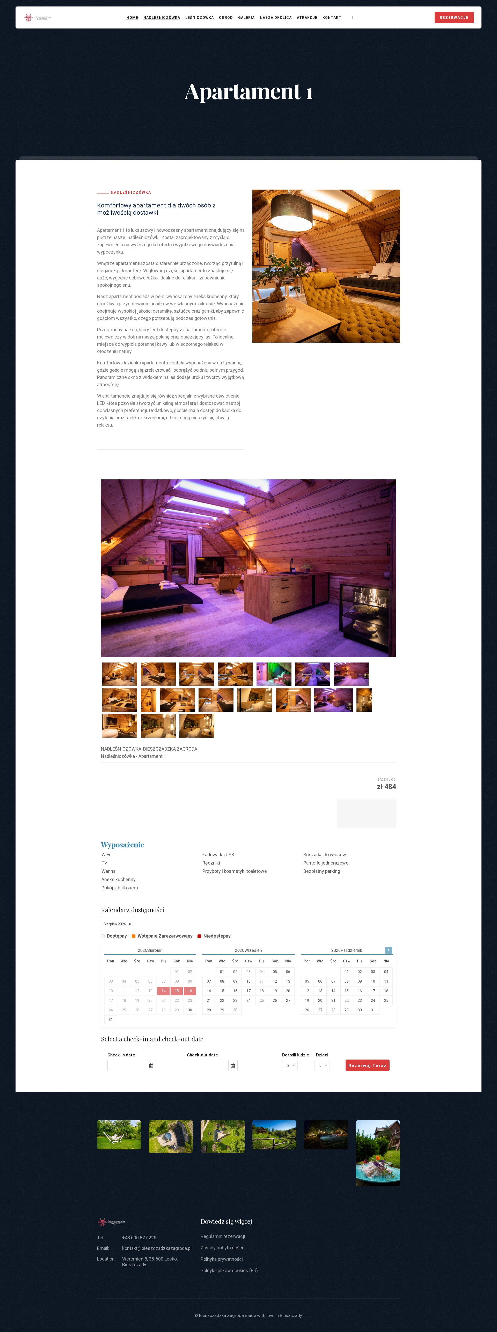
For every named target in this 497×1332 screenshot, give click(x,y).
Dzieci (322, 1055)
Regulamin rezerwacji (223, 1236)
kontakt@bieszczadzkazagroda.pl (157, 1248)
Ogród (226, 18)
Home (132, 18)
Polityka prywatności (222, 1259)
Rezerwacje (454, 18)
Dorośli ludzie (295, 1055)
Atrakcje (307, 18)
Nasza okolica (276, 18)
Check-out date (202, 1055)
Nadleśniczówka (161, 18)
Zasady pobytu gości (222, 1247)
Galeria (246, 18)
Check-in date (121, 1055)
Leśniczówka (199, 18)
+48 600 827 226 (139, 1237)
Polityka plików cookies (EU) (229, 1270)
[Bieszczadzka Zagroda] (37, 17)
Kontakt (332, 18)
